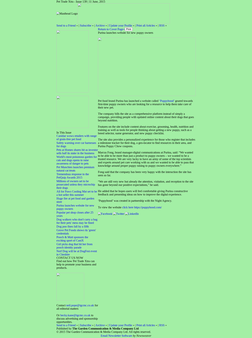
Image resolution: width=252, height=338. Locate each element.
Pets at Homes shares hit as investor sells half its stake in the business (77, 151)
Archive (100, 25)
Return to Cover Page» (111, 29)
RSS (162, 25)
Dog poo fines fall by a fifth (72, 226)
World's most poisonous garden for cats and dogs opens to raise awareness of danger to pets (76, 160)
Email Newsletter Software (116, 335)
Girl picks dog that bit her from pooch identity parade (74, 246)
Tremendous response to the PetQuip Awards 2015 (72, 176)
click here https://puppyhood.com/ (142, 207)
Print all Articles (145, 25)
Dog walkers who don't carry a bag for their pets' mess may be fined (76, 221)
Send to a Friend (66, 25)
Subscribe (85, 25)
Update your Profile (120, 25)
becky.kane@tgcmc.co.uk (75, 315)
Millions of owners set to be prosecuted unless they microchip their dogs (75, 184)
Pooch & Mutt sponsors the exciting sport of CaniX (72, 239)
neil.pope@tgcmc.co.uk (80, 305)
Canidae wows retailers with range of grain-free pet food (76, 137)
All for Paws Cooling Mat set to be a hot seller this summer (76, 193)
